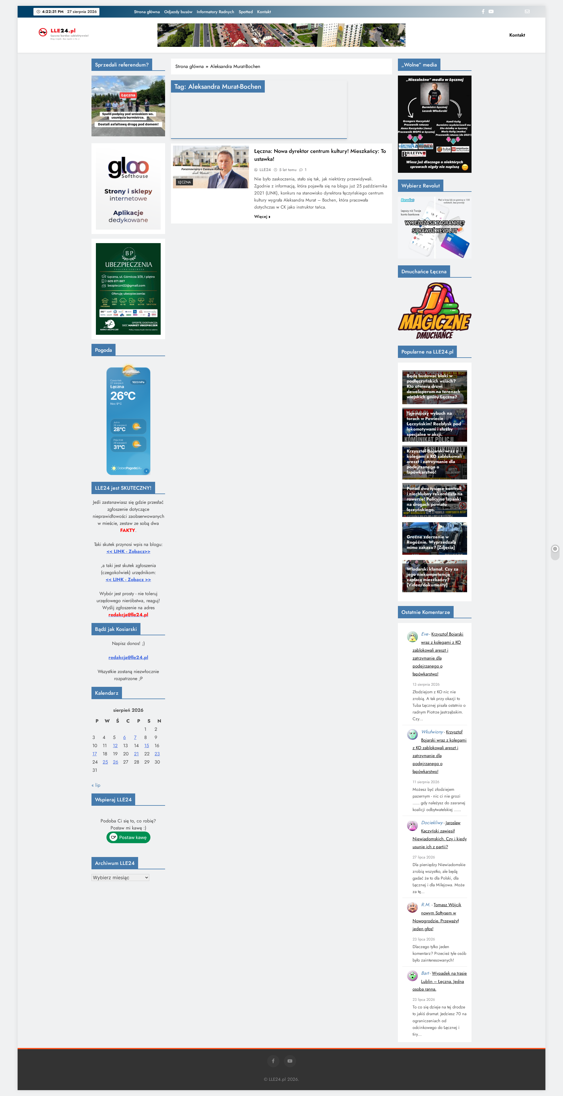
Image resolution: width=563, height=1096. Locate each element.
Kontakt (264, 12)
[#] (281, 35)
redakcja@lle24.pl (128, 657)
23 (157, 753)
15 (146, 745)
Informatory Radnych (215, 12)
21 (136, 753)
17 (94, 753)
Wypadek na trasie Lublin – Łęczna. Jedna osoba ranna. (440, 981)
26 (115, 762)
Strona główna (147, 12)
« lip (95, 785)
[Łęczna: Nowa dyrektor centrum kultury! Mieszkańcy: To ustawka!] (211, 167)
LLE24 (265, 170)
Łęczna (184, 182)
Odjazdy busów (178, 12)
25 (105, 762)
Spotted (246, 12)
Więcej (260, 216)
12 (115, 745)
